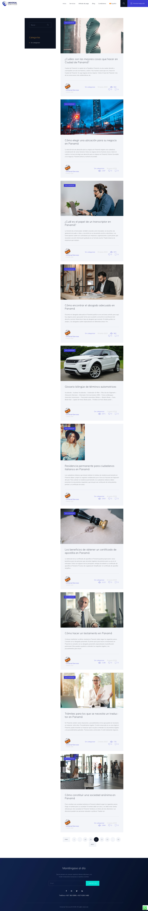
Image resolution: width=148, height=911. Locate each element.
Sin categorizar (69, 22)
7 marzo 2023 (112, 411)
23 (108, 839)
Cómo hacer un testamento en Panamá (88, 633)
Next (92, 844)
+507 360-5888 (71, 895)
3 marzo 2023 (112, 660)
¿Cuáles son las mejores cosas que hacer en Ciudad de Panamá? (91, 60)
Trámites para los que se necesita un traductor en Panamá (91, 715)
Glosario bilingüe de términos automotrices (90, 386)
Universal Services (72, 90)
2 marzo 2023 (103, 742)
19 (86, 839)
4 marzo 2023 (112, 496)
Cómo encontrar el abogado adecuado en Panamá (90, 307)
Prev (66, 839)
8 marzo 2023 (112, 168)
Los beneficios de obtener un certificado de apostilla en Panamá (90, 551)
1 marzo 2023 (112, 823)
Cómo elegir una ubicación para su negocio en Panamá (91, 142)
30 (119, 839)
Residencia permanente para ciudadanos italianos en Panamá (89, 467)
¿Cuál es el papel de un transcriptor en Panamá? (88, 223)
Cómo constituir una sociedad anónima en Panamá (90, 796)
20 (91, 839)
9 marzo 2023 (103, 87)
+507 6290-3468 (83, 895)
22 (102, 839)
